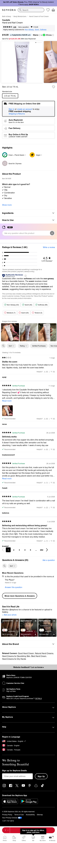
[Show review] (10, 332)
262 (41, 549)
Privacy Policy (7, 814)
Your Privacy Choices (9, 817)
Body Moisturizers (20, 16)
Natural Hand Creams (44, 653)
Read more (7, 400)
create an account (24, 109)
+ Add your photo (9, 615)
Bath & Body (6, 16)
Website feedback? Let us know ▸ (28, 667)
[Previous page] (3, 549)
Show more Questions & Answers (20, 595)
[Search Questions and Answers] (4, 566)
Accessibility (30, 814)
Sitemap (40, 814)
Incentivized (44, 626)
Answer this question (13, 587)
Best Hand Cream (38, 656)
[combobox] (31, 10)
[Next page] (47, 549)
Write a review (49, 247)
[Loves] (48, 10)
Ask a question (23, 27)
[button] (40, 35)
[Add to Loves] (53, 87)
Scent (37, 29)
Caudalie (6, 20)
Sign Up (41, 776)
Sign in (11, 109)
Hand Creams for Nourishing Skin (16, 656)
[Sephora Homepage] (9, 10)
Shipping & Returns (17, 113)
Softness (43, 29)
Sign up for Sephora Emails (14, 770)
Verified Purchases (39, 346)
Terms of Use (19, 814)
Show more (7, 204)
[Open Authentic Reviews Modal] (26, 275)
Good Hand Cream (26, 653)
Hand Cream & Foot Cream (39, 16)
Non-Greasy (29, 29)
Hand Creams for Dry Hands (14, 658)
